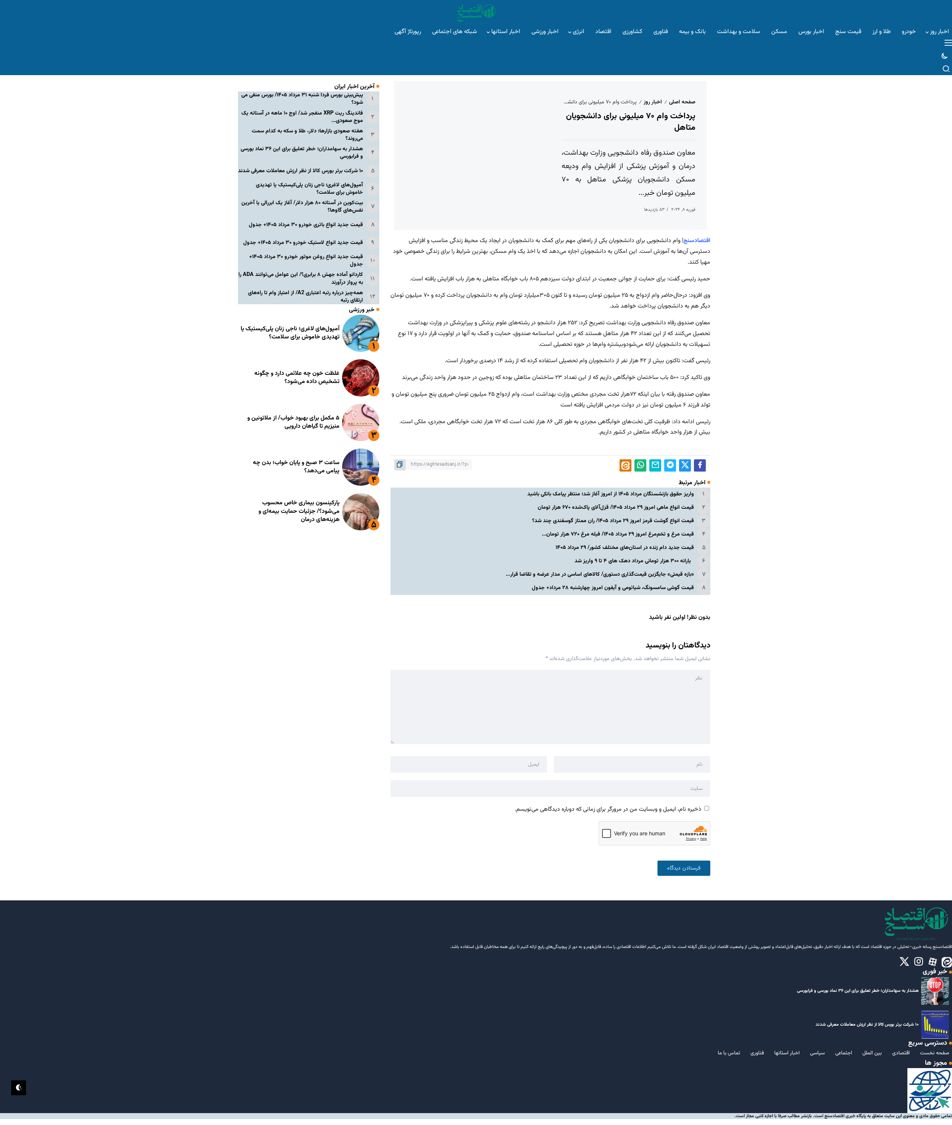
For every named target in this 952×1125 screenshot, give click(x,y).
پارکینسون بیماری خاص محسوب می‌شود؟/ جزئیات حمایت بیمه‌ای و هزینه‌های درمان (299, 511)
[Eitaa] (947, 962)
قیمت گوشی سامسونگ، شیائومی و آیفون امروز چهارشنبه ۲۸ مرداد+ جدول (612, 588)
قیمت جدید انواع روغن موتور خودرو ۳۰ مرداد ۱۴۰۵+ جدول (306, 261)
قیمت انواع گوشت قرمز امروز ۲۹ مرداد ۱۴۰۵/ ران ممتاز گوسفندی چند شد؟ (613, 521)
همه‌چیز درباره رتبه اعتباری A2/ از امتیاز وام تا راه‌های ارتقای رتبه (305, 297)
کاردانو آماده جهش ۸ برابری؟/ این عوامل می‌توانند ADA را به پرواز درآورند (300, 278)
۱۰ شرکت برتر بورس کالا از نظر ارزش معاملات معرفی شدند (300, 171)
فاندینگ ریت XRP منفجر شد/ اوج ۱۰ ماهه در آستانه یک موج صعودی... (302, 117)
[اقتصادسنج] (476, 13)
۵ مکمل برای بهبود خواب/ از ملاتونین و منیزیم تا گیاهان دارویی (293, 422)
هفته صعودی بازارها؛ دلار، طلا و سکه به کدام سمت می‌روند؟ (307, 135)
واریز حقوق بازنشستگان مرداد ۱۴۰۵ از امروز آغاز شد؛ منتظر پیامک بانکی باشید (610, 494)
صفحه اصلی (682, 102)
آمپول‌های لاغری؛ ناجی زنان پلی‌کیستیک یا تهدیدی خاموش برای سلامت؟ (309, 189)
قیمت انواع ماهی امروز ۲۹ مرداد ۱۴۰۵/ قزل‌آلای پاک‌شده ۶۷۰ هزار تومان (616, 507)
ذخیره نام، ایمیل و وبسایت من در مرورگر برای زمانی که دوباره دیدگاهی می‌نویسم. (608, 809)
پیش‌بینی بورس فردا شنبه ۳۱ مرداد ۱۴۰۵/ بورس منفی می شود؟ (302, 99)
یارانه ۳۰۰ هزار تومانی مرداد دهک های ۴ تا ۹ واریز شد (634, 561)
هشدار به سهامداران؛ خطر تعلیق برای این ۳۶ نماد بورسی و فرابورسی (302, 153)
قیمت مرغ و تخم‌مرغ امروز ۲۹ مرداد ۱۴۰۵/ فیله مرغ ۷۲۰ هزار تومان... (618, 534)
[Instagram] (918, 962)
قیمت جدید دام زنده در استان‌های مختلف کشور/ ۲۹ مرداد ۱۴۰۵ (625, 547)
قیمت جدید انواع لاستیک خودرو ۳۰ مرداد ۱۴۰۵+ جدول (303, 242)
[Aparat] (932, 962)
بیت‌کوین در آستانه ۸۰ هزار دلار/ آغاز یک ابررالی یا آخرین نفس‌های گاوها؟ (302, 207)
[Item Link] (360, 333)
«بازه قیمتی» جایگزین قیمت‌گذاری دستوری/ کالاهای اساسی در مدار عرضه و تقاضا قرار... (600, 574)
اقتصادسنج (697, 240)
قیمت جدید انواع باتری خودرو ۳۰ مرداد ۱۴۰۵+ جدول (306, 225)
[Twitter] (904, 962)
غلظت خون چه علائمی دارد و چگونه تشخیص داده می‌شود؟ (297, 377)
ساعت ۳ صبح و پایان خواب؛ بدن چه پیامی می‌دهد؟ (296, 467)
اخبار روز (653, 102)
